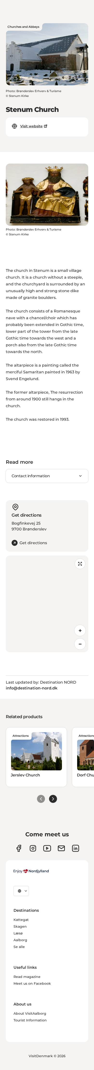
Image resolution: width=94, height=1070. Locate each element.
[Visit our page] (33, 848)
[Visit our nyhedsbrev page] (61, 848)
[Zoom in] (80, 630)
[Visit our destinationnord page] (75, 848)
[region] (47, 604)
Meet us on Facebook (32, 983)
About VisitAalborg (29, 1013)
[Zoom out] (80, 644)
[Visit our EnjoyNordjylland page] (47, 848)
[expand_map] (80, 563)
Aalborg (20, 940)
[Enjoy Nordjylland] (31, 871)
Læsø (18, 933)
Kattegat (21, 920)
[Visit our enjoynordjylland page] (18, 848)
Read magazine (26, 977)
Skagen (20, 926)
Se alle (19, 947)
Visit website (31, 126)
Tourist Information (30, 1020)
